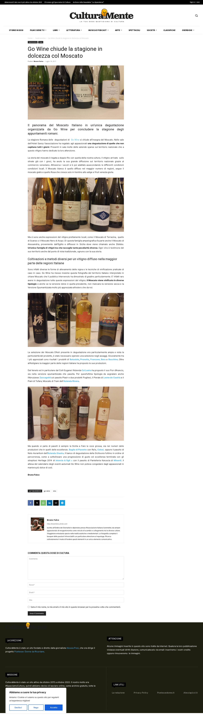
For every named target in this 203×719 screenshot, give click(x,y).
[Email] (56, 503)
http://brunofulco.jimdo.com (57, 524)
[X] (37, 503)
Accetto (53, 707)
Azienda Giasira (56, 453)
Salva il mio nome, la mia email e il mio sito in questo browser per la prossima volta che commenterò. (76, 607)
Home (30, 38)
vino (54, 491)
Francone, (95, 359)
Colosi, (100, 449)
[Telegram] (62, 503)
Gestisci (18, 707)
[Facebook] (30, 503)
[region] (36, 700)
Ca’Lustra (86, 370)
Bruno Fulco (38, 61)
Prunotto (84, 359)
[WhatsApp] (43, 503)
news (40, 42)
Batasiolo (74, 359)
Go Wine (75, 139)
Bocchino (113, 359)
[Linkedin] (49, 503)
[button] (196, 15)
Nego (36, 707)
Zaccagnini (45, 377)
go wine (47, 491)
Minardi (117, 460)
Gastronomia (40, 38)
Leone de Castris (111, 377)
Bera (103, 359)
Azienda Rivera (71, 381)
